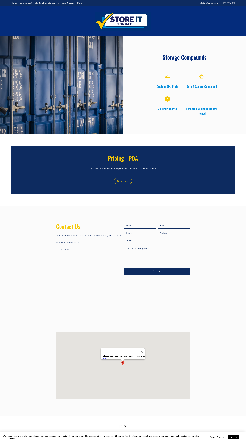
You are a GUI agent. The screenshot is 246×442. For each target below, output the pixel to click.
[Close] (242, 437)
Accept (234, 437)
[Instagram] (125, 426)
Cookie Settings (217, 437)
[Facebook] (120, 426)
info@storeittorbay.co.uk (208, 3)
